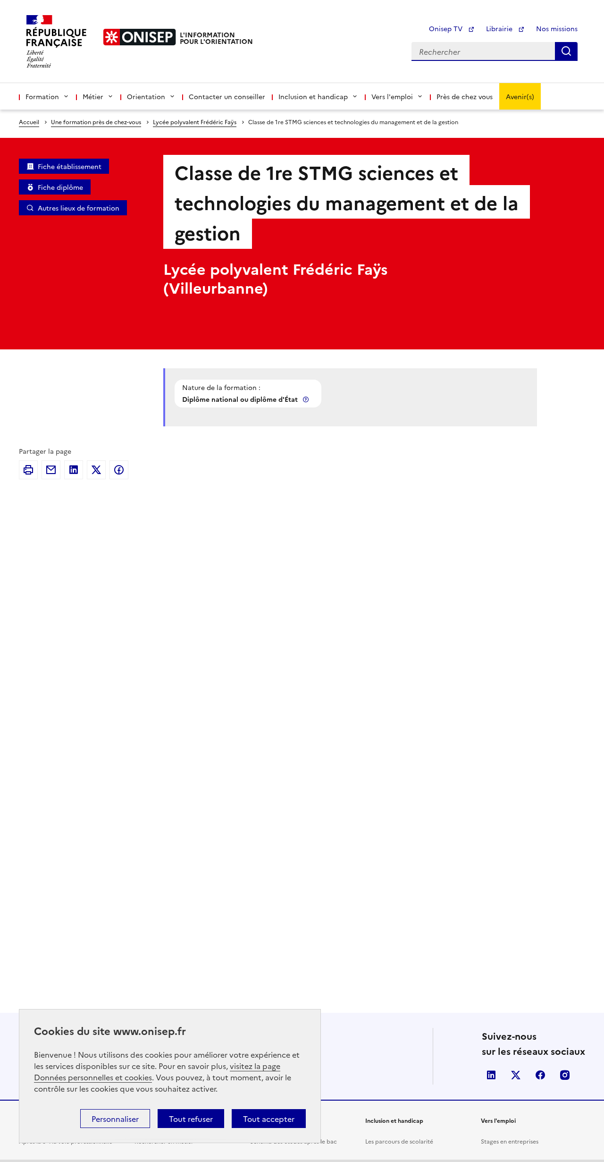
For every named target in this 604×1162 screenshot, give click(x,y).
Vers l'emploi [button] (392, 96)
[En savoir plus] (307, 399)
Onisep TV (446, 28)
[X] (96, 469)
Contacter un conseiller (227, 96)
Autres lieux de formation (78, 207)
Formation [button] (42, 96)
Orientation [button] (146, 96)
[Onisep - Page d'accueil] (139, 37)
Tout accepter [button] (268, 1118)
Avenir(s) (520, 96)
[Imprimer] (28, 469)
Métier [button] (93, 96)
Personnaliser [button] (115, 1118)
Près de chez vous (464, 96)
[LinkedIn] (73, 469)
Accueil (29, 122)
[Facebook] (118, 469)
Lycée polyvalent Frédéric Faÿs (194, 122)
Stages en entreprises (509, 1141)
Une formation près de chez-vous (96, 122)
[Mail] (51, 469)
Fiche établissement (69, 166)
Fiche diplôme (60, 187)
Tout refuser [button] (191, 1118)
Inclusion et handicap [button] (313, 96)
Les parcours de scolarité (399, 1141)
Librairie (500, 28)
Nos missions (557, 28)
